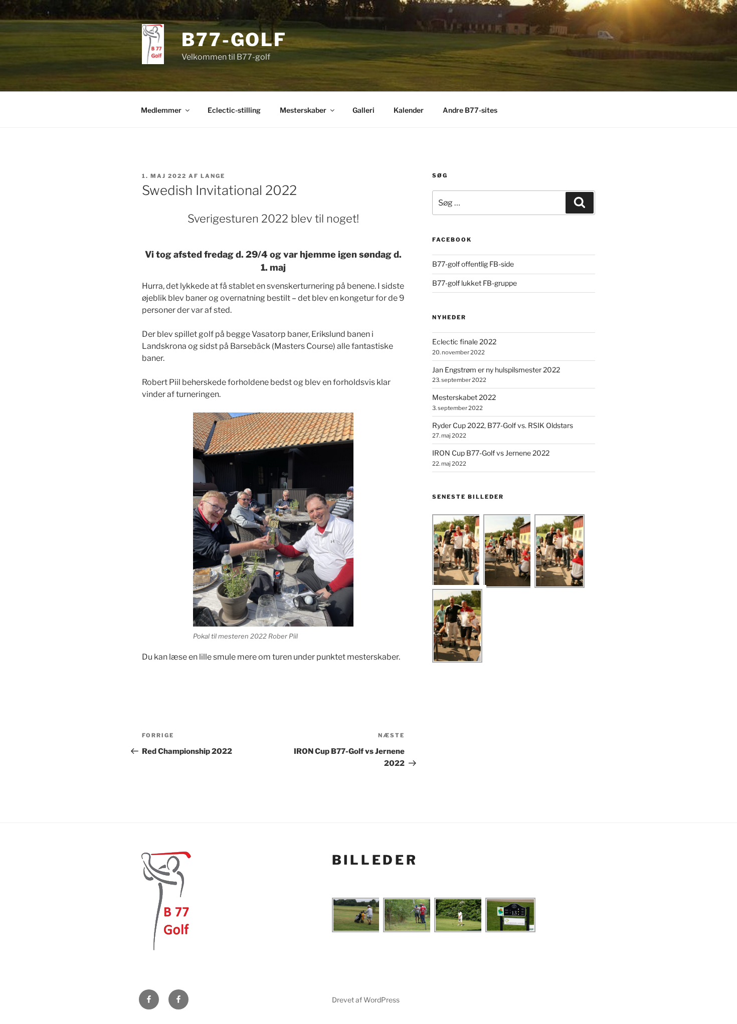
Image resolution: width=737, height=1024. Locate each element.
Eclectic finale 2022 (464, 341)
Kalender (409, 110)
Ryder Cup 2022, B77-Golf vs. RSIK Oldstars (502, 425)
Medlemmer (161, 110)
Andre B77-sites (470, 110)
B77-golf (234, 40)
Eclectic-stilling (234, 110)
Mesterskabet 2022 (464, 397)
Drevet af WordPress (366, 999)
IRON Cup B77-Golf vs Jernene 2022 (490, 453)
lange (213, 175)
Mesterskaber (303, 110)
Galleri (363, 110)
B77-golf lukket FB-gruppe (474, 283)
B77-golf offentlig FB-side (473, 264)
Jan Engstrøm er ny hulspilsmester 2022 (496, 369)
